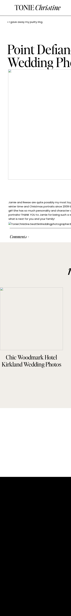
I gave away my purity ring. (26, 22)
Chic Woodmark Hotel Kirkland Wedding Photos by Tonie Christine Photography (31, 367)
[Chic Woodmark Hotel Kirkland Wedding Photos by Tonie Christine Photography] (31, 318)
